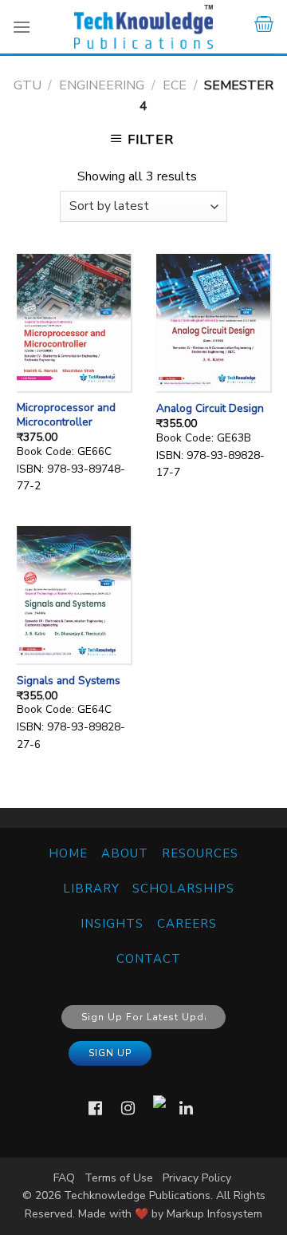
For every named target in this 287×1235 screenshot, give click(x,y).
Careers (187, 924)
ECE (175, 85)
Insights (112, 924)
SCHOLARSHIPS (183, 889)
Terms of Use (119, 1178)
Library (91, 889)
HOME (68, 853)
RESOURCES (200, 853)
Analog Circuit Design (210, 409)
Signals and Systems (68, 681)
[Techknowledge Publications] (143, 27)
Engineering (101, 85)
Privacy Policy (197, 1178)
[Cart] (264, 26)
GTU (27, 85)
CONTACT (148, 959)
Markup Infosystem (214, 1213)
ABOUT (124, 853)
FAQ (64, 1178)
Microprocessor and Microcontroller (66, 415)
